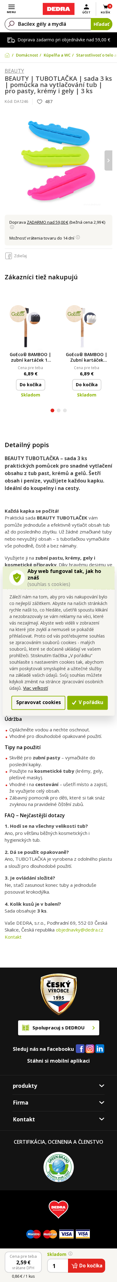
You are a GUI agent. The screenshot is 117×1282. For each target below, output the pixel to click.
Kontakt (13, 937)
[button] (52, 411)
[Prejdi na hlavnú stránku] (58, 9)
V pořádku (90, 702)
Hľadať (102, 24)
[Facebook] (80, 1049)
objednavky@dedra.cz (79, 930)
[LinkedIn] (99, 1049)
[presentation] (8, 160)
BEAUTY (14, 71)
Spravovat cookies (38, 702)
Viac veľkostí (35, 688)
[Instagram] (90, 1049)
